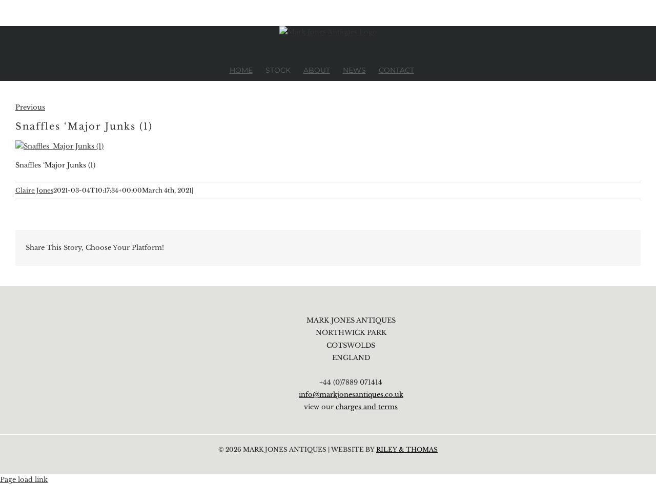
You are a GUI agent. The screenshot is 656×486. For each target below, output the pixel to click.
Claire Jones (34, 190)
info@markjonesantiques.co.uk (351, 394)
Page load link (24, 479)
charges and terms (367, 407)
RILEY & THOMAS (407, 449)
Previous (30, 107)
